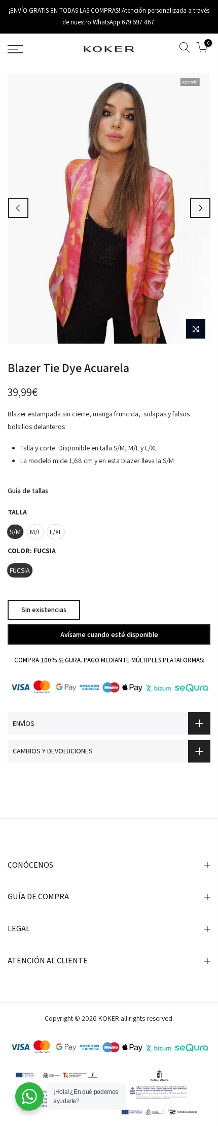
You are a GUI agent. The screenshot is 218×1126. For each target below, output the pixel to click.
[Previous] (18, 208)
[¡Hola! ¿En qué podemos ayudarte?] (29, 1096)
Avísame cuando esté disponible (109, 633)
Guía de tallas (28, 490)
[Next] (200, 208)
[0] (201, 49)
